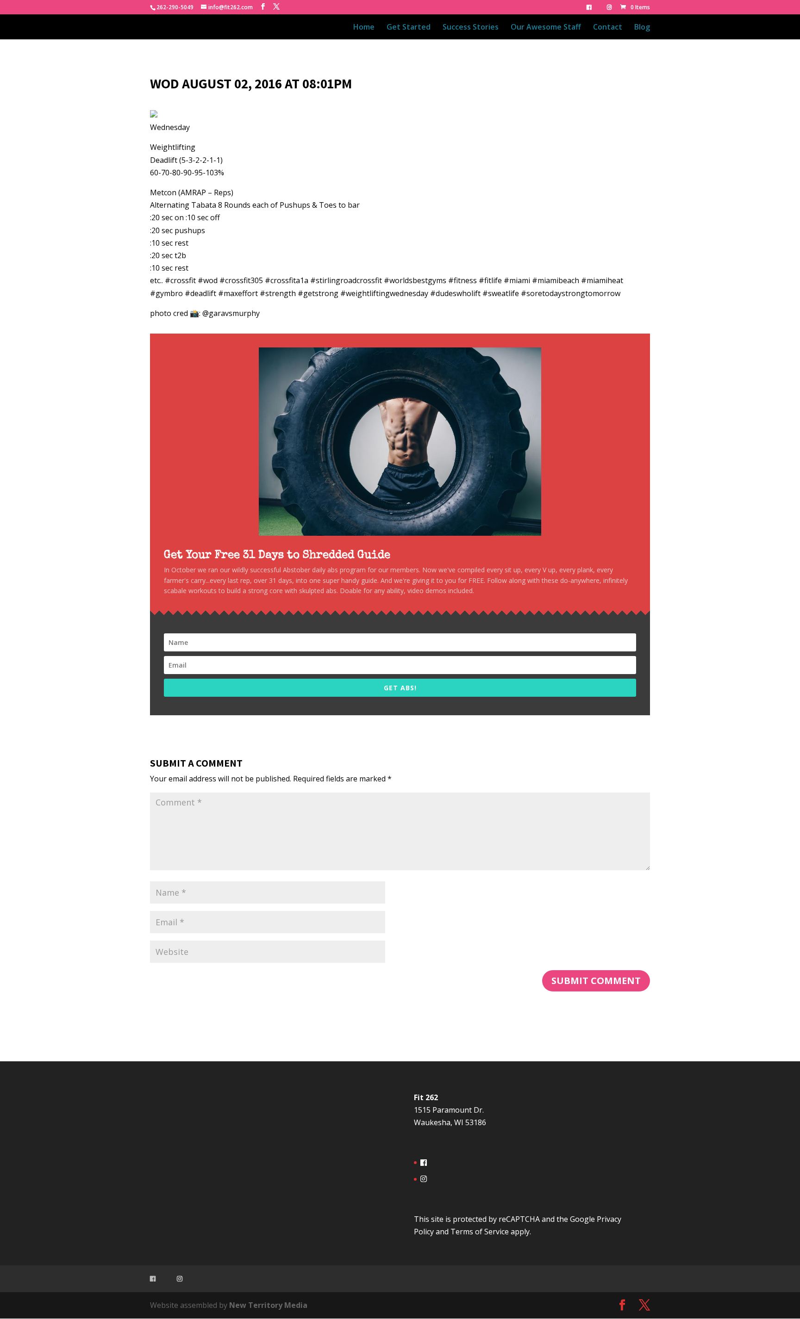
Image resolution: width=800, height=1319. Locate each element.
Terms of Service (479, 1231)
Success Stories (471, 28)
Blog (642, 28)
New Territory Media (268, 1305)
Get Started (409, 28)
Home (364, 28)
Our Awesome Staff (546, 28)
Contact (607, 28)
